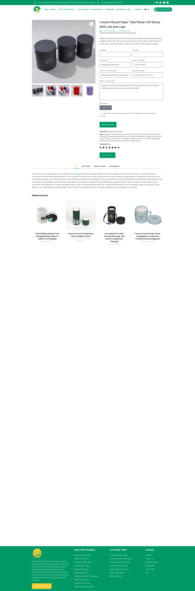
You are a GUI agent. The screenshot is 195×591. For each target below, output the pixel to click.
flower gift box (152, 136)
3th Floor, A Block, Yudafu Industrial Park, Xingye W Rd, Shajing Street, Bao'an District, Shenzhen (67, 2)
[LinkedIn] (109, 147)
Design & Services (97, 9)
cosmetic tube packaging (114, 134)
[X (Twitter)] (164, 3)
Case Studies (120, 9)
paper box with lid (137, 138)
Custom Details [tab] (114, 166)
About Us (53, 9)
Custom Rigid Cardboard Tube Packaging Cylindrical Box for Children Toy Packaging (47, 236)
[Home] (100, 31)
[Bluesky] (118, 147)
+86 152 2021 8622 (164, 9)
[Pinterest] (157, 3)
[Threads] (115, 147)
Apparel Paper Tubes (47, 241)
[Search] (154, 2)
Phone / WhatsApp (138, 60)
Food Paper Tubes (75, 239)
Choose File (106, 108)
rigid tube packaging (115, 141)
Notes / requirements (107, 81)
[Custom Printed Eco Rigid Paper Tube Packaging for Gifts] (81, 215)
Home (46, 9)
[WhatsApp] (112, 147)
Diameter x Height (138, 71)
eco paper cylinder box (136, 136)
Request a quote (108, 125)
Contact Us (138, 9)
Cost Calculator (83, 9)
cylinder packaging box (117, 136)
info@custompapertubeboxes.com (111, 2)
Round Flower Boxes (115, 131)
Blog (129, 9)
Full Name (103, 50)
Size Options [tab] (86, 166)
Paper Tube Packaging (66, 9)
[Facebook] (160, 3)
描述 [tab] (77, 166)
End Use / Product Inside (108, 71)
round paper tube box (132, 141)
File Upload (103, 103)
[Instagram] (168, 3)
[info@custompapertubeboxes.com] (98, 2)
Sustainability (109, 9)
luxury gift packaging (120, 138)
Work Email (103, 60)
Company (135, 50)
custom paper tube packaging (136, 134)
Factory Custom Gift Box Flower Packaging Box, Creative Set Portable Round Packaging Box (148, 236)
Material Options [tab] (99, 166)
